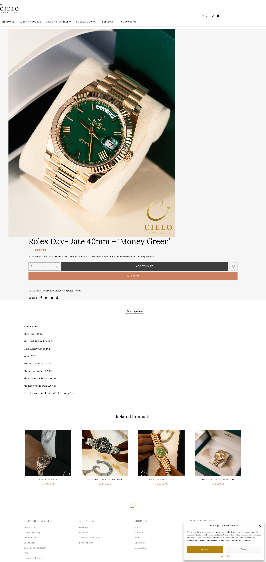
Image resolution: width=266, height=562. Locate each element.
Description (134, 311)
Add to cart (144, 266)
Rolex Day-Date (48, 479)
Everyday (48, 290)
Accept (204, 549)
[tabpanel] (133, 133)
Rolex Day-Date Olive (161, 479)
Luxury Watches (64, 290)
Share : (32, 297)
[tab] (134, 311)
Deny (243, 549)
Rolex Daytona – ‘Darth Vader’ (105, 479)
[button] (259, 525)
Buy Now (133, 276)
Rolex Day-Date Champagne (218, 479)
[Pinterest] (57, 297)
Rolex (78, 290)
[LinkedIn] (52, 297)
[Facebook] (41, 297)
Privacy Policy (224, 556)
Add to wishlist (234, 266)
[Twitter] (46, 297)
